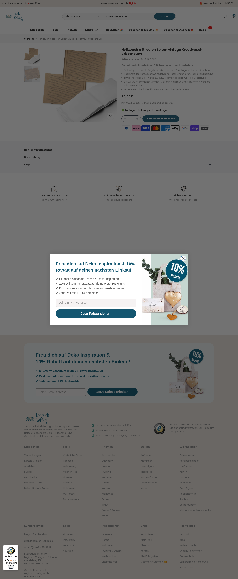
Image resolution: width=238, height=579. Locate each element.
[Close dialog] (183, 258)
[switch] (11, 567)
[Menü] (16, 547)
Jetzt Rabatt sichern (96, 313)
